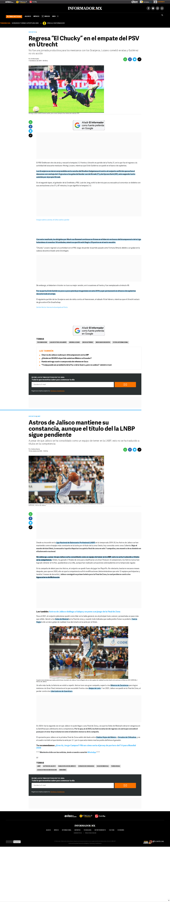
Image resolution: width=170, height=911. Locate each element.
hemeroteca (78, 832)
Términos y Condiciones (57, 390)
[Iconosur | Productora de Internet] (9, 841)
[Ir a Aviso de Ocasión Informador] (9, 1)
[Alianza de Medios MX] (147, 841)
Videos (47, 16)
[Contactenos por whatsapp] (162, 8)
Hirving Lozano (74, 342)
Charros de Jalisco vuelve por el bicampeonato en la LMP (65, 355)
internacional (66, 829)
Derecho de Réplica (84, 843)
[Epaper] (145, 1)
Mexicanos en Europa (103, 342)
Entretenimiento (100, 829)
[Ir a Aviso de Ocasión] (71, 814)
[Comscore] (158, 841)
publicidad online (90, 832)
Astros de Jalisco (49, 765)
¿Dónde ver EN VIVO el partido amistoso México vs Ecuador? (66, 358)
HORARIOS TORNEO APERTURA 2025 (25, 23)
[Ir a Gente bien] (100, 814)
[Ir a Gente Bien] (32, 1)
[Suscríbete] (158, 1)
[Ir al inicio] (29, 7)
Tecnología (87, 829)
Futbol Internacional (120, 342)
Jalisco (28, 16)
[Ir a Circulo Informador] (20, 1)
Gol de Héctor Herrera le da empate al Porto (52, 307)
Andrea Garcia (35, 448)
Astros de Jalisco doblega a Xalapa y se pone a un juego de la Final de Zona (85, 611)
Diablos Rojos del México (67, 765)
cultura (111, 829)
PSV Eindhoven (42, 342)
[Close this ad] (168, 900)
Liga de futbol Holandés (58, 342)
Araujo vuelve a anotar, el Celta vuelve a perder (52, 219)
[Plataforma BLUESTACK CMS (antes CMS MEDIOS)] (17, 841)
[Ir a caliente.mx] (134, 1)
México (36, 16)
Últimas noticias (14, 16)
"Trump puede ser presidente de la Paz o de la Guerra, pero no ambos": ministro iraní (77, 365)
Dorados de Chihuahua (86, 765)
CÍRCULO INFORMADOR (56, 23)
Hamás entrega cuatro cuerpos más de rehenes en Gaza (65, 361)
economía (121, 829)
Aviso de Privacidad (73, 843)
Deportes (32, 31)
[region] (85, 906)
